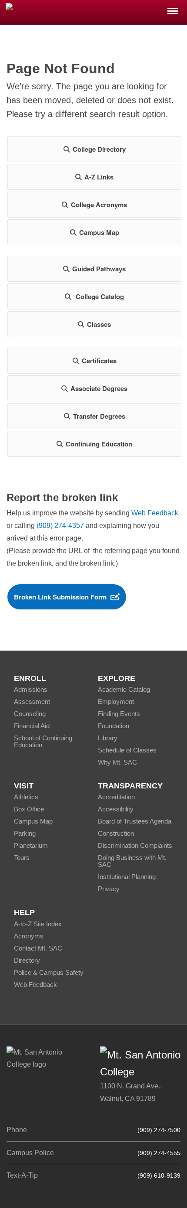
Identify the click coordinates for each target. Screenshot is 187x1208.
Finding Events (119, 713)
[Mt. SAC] (93, 11)
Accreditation (116, 797)
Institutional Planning (127, 876)
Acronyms (28, 936)
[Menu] (172, 8)
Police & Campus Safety (48, 972)
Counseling (30, 713)
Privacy (109, 888)
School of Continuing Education (43, 741)
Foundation (113, 725)
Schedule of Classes (127, 750)
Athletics (26, 797)
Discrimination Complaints (135, 845)
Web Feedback (154, 513)
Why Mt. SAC (117, 762)
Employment (116, 701)
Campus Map (33, 821)
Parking (25, 833)
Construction (116, 833)
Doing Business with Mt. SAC (132, 861)
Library (107, 738)
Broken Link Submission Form (60, 597)
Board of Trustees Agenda (134, 821)
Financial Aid (32, 725)
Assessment (32, 701)
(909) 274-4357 (60, 525)
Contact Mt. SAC (38, 948)
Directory (27, 960)
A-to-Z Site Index (38, 924)
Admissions (30, 689)
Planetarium (31, 845)
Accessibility (116, 809)
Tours (22, 857)
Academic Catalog (124, 689)
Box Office (29, 809)
